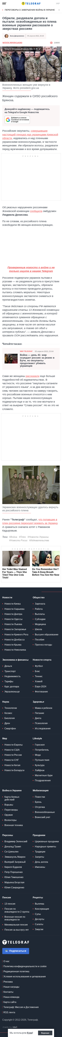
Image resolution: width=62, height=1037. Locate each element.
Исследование (43, 728)
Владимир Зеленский (15, 841)
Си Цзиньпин (11, 851)
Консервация (42, 909)
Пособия (39, 639)
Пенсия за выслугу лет (16, 930)
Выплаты (40, 614)
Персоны (7, 835)
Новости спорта (42, 660)
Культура (39, 765)
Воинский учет (42, 817)
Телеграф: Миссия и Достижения (21, 1007)
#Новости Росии (18, 540)
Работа (39, 609)
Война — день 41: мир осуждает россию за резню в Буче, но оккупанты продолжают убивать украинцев (37, 360)
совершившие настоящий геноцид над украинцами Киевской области (30, 134)
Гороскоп (40, 745)
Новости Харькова (14, 609)
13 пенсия (9, 904)
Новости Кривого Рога (16, 634)
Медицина (40, 624)
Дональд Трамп (12, 846)
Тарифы (8, 681)
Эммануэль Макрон (14, 857)
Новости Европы (13, 745)
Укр (58, 3)
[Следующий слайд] (59, 10)
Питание (39, 713)
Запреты (39, 857)
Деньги (8, 666)
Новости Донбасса (14, 639)
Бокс (37, 671)
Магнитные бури (43, 775)
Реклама (8, 982)
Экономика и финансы (15, 660)
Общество (39, 597)
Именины (40, 867)
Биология (9, 718)
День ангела (41, 862)
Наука (5, 702)
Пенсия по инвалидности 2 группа (16, 910)
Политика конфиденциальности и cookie (25, 966)
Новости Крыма (12, 644)
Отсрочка (40, 807)
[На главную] (31, 3)
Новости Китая (12, 765)
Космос (8, 713)
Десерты (39, 919)
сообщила (36, 211)
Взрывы (8, 804)
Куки (29, 1033)
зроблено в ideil (10, 1027)
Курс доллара (11, 686)
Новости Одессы (13, 619)
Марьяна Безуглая (14, 882)
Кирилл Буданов (13, 867)
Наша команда (11, 997)
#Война (13, 537)
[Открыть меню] (4, 3)
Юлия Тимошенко (13, 877)
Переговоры (11, 810)
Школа (38, 629)
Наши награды (11, 987)
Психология (41, 723)
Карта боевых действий (11, 798)
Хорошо (45, 1033)
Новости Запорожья (15, 629)
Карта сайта (9, 1002)
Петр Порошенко (13, 872)
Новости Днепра (13, 614)
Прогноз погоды (43, 644)
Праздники (39, 835)
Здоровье (38, 702)
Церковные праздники (47, 841)
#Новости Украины (38, 537)
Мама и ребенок (43, 708)
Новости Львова (13, 624)
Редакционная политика (16, 971)
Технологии (10, 708)
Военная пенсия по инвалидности (14, 918)
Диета (38, 718)
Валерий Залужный (15, 862)
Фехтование (41, 691)
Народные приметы (45, 846)
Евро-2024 (40, 686)
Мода (38, 755)
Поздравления (43, 780)
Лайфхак (39, 770)
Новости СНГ (11, 760)
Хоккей (38, 681)
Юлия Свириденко (14, 887)
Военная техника (13, 825)
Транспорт (10, 671)
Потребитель (42, 750)
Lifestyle (37, 738)
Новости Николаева (15, 650)
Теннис (39, 676)
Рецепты (38, 897)
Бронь (38, 802)
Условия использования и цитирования (24, 976)
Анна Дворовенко (17, 36)
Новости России (13, 755)
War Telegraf (26, 351)
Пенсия (6, 897)
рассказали (32, 376)
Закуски (39, 929)
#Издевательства (39, 540)
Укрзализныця (12, 691)
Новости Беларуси (14, 770)
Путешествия (42, 760)
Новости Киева (12, 604)
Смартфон (10, 728)
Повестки (40, 797)
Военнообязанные (45, 812)
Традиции (40, 851)
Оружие (8, 815)
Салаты (39, 924)
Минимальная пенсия (16, 924)
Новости (7, 597)
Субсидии (40, 619)
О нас (6, 961)
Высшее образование (46, 634)
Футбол (39, 666)
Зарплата (40, 604)
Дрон (7, 723)
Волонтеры (10, 820)
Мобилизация (40, 790)
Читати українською (12, 43)
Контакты (8, 992)
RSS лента (9, 1012)
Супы (38, 914)
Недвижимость (12, 676)
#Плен (22, 537)
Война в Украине (12, 790)
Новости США (12, 750)
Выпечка (39, 904)
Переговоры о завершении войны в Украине (30, 10)
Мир (4, 738)
